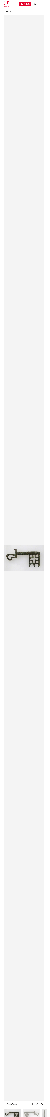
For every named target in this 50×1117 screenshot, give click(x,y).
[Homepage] (6, 4)
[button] (24, 558)
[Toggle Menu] (42, 4)
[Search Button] (35, 4)
